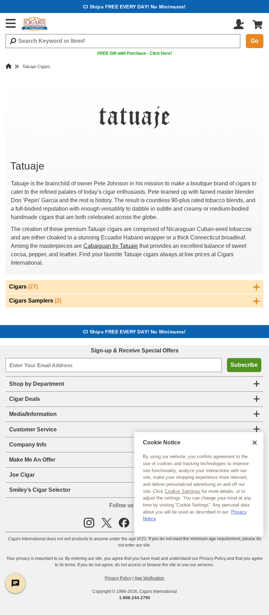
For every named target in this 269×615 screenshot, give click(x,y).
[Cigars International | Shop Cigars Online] (34, 24)
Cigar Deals (24, 399)
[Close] (254, 442)
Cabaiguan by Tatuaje (110, 246)
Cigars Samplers (35, 301)
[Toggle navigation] (11, 23)
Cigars (23, 287)
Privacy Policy (118, 578)
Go (254, 41)
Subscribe (244, 365)
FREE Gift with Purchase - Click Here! (134, 53)
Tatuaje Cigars (36, 66)
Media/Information (33, 414)
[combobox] (123, 41)
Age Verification (149, 578)
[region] (198, 484)
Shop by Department (36, 384)
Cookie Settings (182, 491)
